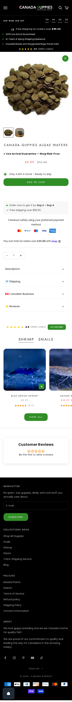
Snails (46, 339)
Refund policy (11, 599)
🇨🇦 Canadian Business (19, 294)
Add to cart (36, 182)
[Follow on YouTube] (32, 658)
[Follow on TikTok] (41, 658)
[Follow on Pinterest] (23, 658)
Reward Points (11, 582)
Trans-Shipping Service (17, 559)
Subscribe (16, 517)
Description (12, 269)
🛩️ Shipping (12, 281)
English (34, 668)
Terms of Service (13, 593)
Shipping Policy (12, 605)
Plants (7, 553)
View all (36, 417)
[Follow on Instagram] (14, 658)
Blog (6, 565)
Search (7, 588)
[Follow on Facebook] (5, 658)
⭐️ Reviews (12, 306)
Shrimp (26, 339)
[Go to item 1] (8, 132)
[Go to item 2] (19, 132)
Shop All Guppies (13, 536)
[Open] (9, 693)
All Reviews (57, 327)
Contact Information (16, 611)
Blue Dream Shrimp (24, 395)
